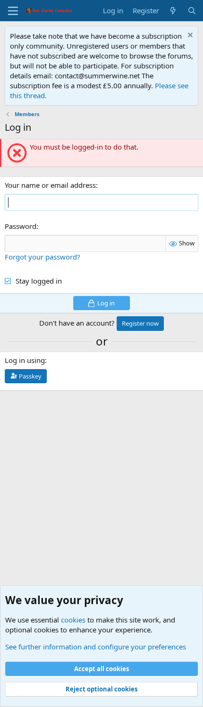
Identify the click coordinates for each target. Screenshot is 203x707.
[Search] (192, 10)
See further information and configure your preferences (95, 646)
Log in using (25, 360)
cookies (73, 619)
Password (20, 226)
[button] (13, 10)
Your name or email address (50, 185)
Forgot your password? (42, 256)
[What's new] (173, 10)
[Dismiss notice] (189, 36)
